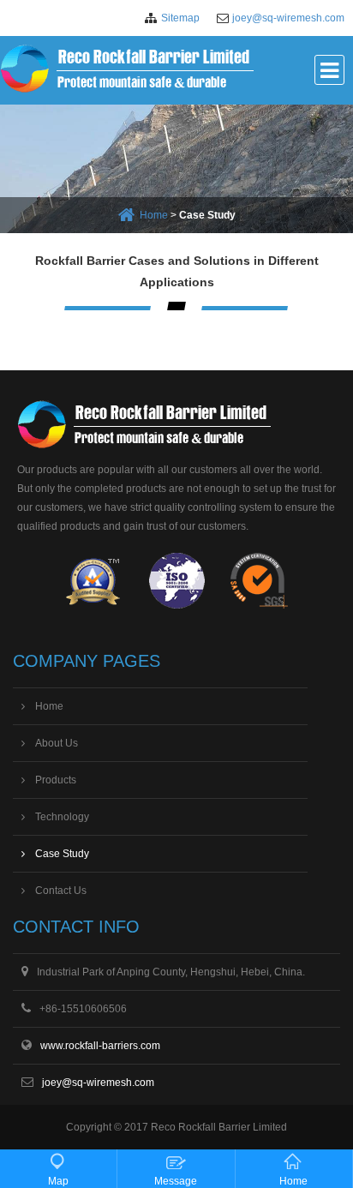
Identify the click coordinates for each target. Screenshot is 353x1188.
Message (175, 1181)
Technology (62, 817)
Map (58, 1181)
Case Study (62, 854)
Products (55, 780)
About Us (56, 743)
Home (154, 215)
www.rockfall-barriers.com (100, 1046)
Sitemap (180, 18)
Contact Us (61, 891)
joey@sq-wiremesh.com (288, 18)
